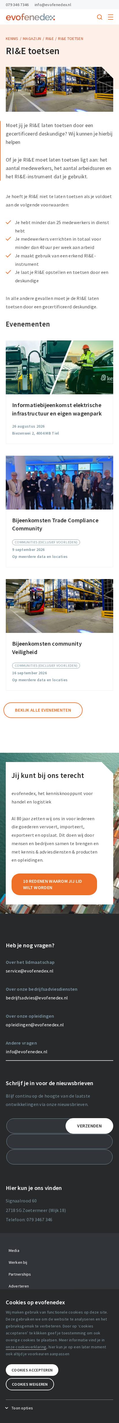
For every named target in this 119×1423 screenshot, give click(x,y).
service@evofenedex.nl (29, 971)
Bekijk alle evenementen (43, 710)
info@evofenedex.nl (53, 4)
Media (14, 1250)
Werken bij (18, 1262)
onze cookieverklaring (26, 1346)
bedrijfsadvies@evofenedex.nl (37, 998)
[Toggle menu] (110, 17)
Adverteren (19, 1286)
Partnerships (20, 1274)
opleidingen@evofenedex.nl (35, 1025)
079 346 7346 (17, 4)
